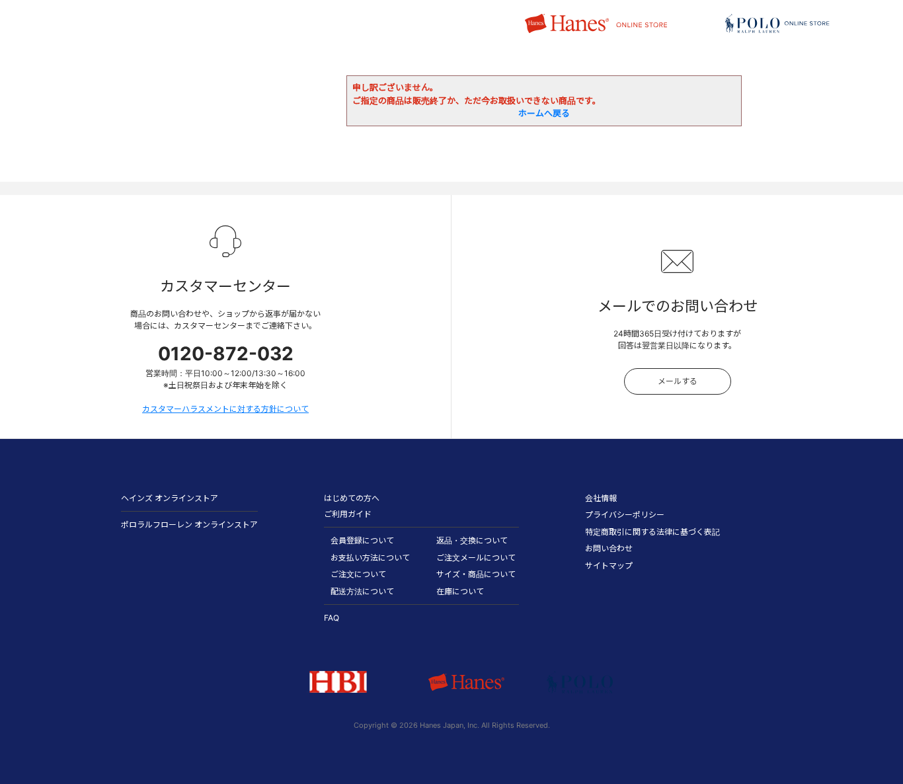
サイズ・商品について (476, 574)
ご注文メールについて (476, 558)
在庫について (460, 591)
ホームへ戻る (544, 113)
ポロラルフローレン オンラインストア (189, 524)
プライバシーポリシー (624, 515)
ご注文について (358, 574)
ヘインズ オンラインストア (169, 498)
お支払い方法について (370, 558)
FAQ (331, 618)
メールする (677, 381)
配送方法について (362, 591)
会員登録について (362, 540)
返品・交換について (472, 540)
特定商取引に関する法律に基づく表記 (652, 532)
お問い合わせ (609, 548)
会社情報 (601, 498)
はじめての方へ (351, 498)
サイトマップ (609, 565)
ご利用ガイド (348, 514)
